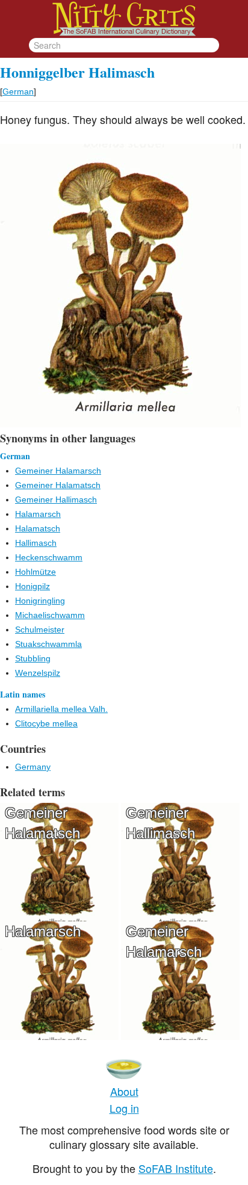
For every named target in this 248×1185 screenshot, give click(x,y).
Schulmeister (39, 629)
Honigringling (40, 600)
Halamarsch (38, 514)
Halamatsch (37, 528)
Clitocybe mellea (46, 723)
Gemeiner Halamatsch (58, 485)
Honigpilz (32, 586)
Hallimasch (36, 543)
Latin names (22, 694)
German (18, 91)
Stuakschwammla (48, 644)
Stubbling (33, 658)
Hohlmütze (35, 572)
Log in (124, 1108)
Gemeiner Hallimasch (56, 499)
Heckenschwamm (48, 557)
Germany (33, 767)
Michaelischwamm (50, 615)
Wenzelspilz (37, 673)
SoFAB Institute (175, 1168)
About (124, 1091)
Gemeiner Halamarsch (58, 470)
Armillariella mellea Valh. (61, 709)
